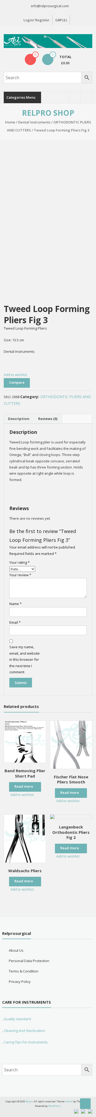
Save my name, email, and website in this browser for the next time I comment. (24, 659)
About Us (16, 950)
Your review (20, 574)
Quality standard (17, 1018)
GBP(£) (61, 20)
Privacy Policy (20, 981)
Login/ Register (36, 20)
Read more (23, 786)
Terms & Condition (23, 971)
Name (15, 603)
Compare (17, 382)
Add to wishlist (16, 374)
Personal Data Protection (29, 960)
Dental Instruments (34, 122)
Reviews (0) (47, 418)
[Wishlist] (30, 59)
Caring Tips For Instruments (26, 1042)
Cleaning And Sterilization (24, 1030)
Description (18, 418)
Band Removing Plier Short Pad (25, 773)
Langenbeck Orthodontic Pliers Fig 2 (71, 832)
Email (15, 622)
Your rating (19, 562)
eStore (69, 1101)
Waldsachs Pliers (25, 870)
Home (10, 122)
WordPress (54, 1106)
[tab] (19, 419)
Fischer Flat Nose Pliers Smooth (71, 779)
